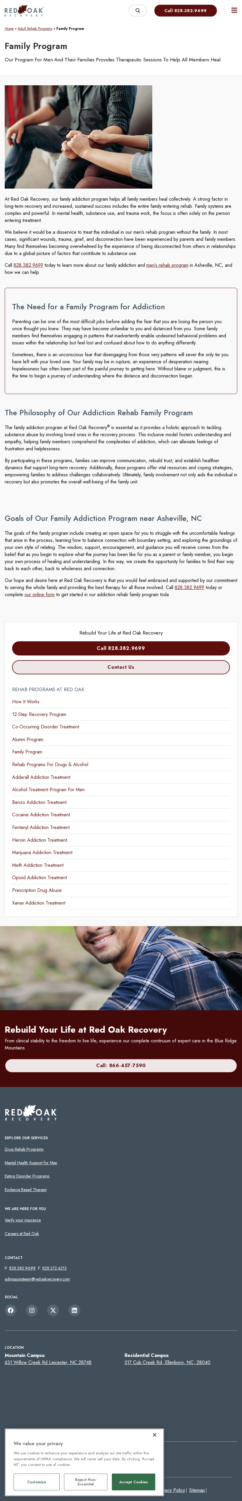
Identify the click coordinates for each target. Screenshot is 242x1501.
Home (9, 28)
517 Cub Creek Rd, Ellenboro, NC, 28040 (167, 1362)
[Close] (154, 1434)
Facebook (11, 1310)
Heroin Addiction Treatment (39, 840)
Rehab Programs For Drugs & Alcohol (50, 764)
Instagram (32, 1310)
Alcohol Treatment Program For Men (48, 789)
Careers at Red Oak (22, 1234)
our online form (39, 594)
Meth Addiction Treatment (37, 865)
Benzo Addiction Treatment (39, 802)
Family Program (27, 751)
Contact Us (121, 667)
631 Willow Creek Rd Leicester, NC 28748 (48, 1362)
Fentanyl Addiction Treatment (41, 827)
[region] (84, 1462)
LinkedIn (74, 1310)
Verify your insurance (23, 1220)
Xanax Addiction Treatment (38, 903)
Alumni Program (27, 739)
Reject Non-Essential (86, 1482)
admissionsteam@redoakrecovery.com (37, 1279)
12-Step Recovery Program (39, 714)
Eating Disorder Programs (27, 1176)
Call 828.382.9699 (185, 11)
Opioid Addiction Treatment (39, 877)
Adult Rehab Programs (35, 28)
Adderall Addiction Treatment (41, 777)
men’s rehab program (167, 265)
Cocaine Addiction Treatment (41, 814)
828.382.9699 (28, 265)
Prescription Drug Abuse (37, 890)
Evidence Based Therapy (26, 1190)
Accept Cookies (133, 1482)
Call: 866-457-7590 (121, 1065)
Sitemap (197, 1490)
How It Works (26, 701)
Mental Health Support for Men (31, 1163)
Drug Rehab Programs (24, 1149)
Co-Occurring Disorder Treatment (45, 726)
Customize (36, 1482)
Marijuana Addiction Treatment (42, 852)
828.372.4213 (54, 1268)
